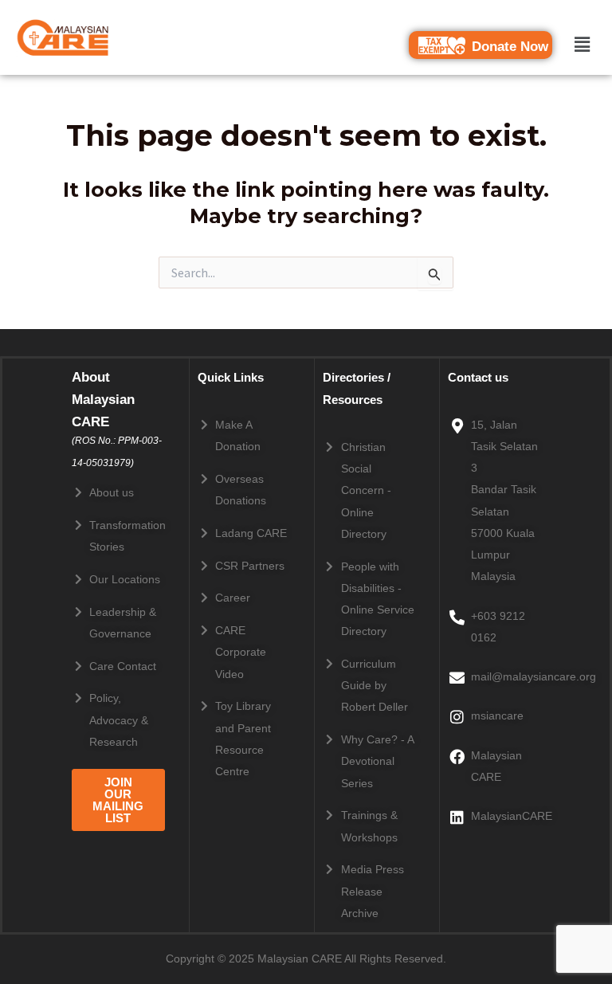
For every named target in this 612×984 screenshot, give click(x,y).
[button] (582, 44)
